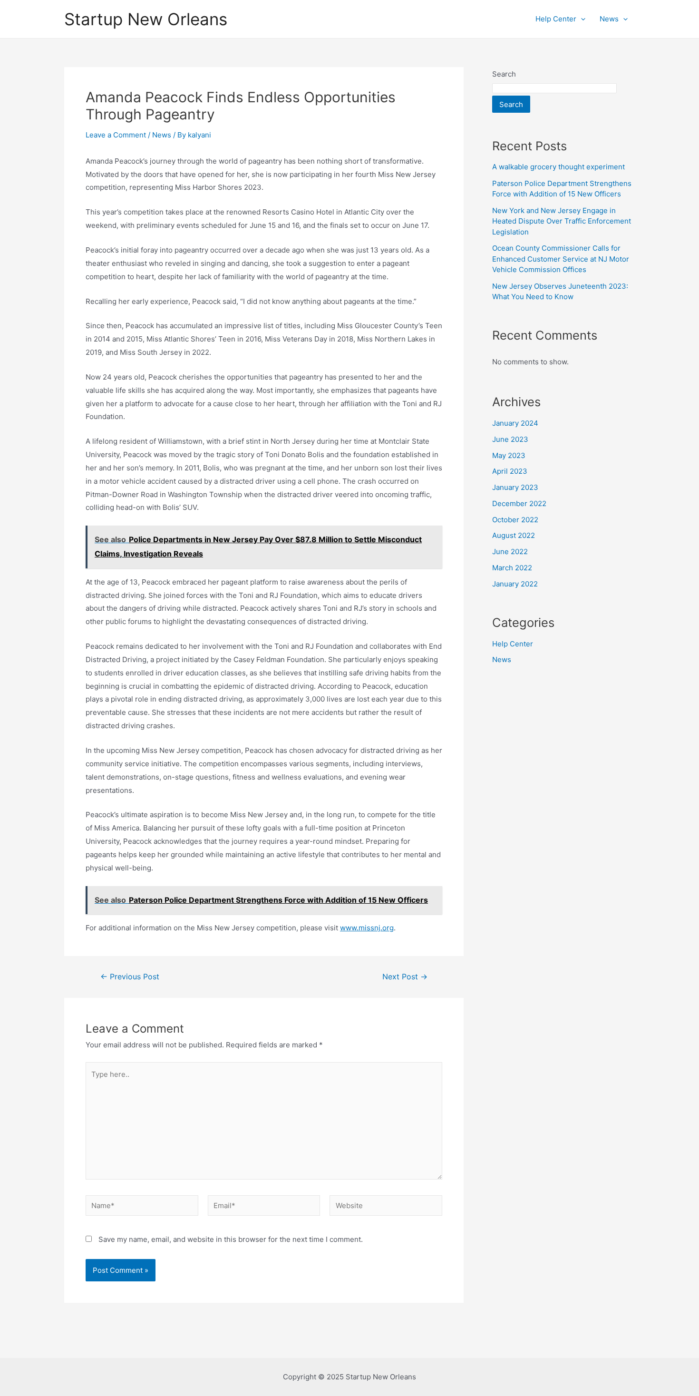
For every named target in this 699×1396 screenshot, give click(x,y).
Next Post (404, 977)
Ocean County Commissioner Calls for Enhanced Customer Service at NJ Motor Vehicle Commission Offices (560, 259)
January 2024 (515, 423)
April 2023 (509, 471)
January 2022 (515, 583)
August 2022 (513, 535)
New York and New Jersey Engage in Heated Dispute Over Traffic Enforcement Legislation (561, 221)
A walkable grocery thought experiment (558, 166)
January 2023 (515, 487)
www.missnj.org (367, 927)
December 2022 (519, 503)
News (609, 18)
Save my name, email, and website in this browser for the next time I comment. (230, 1239)
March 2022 (512, 567)
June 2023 (510, 439)
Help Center (555, 18)
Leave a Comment (116, 134)
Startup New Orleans (145, 19)
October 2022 (515, 519)
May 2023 (508, 455)
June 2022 (510, 551)
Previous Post (129, 977)
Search (504, 73)
